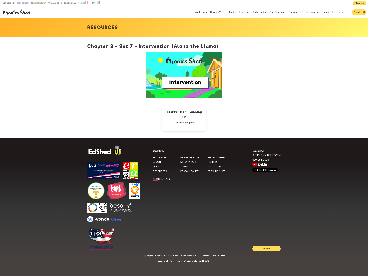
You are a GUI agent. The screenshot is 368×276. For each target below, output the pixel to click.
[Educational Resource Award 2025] (130, 178)
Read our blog (189, 157)
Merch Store (188, 162)
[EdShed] (118, 151)
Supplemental (296, 12)
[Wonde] (98, 221)
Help (156, 166)
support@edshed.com (266, 155)
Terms (184, 166)
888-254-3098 (260, 159)
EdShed (212, 162)
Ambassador (259, 12)
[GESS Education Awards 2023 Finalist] (97, 211)
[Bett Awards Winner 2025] (103, 178)
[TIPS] (101, 249)
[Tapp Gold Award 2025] (96, 198)
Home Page (160, 157)
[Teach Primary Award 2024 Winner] (117, 198)
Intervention (312, 12)
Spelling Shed (216, 171)
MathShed (214, 166)
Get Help (266, 248)
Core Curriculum (277, 12)
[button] (164, 179)
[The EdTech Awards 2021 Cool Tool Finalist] (134, 198)
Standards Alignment (238, 12)
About (157, 162)
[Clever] (116, 219)
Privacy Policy (189, 171)
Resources (160, 171)
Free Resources (340, 12)
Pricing (325, 12)
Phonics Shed (216, 157)
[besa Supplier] (120, 212)
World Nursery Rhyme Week (209, 12)
